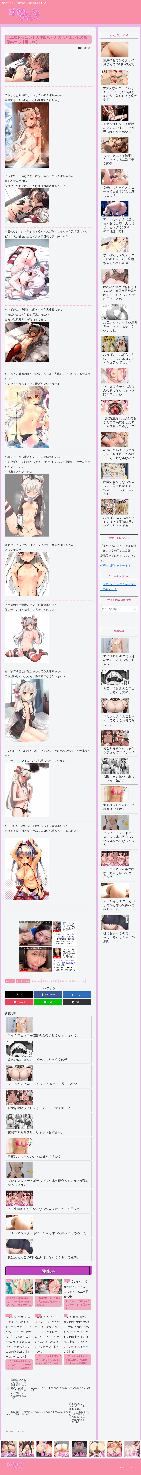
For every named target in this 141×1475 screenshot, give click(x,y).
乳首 (46, 981)
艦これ (64, 981)
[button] (77, 1002)
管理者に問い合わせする (115, 565)
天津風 (55, 981)
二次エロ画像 (24, 981)
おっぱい (11, 981)
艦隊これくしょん (78, 981)
